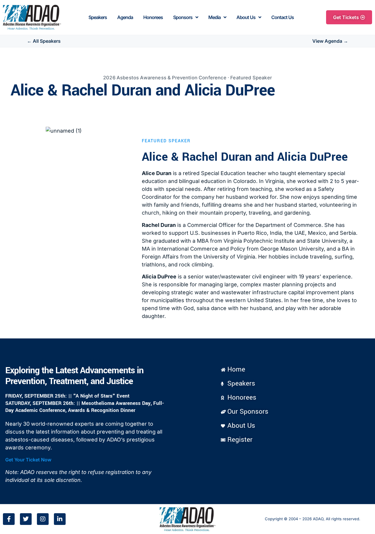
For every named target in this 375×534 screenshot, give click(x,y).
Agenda (125, 17)
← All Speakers (44, 41)
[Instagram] (43, 519)
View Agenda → (330, 41)
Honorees (153, 17)
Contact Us (282, 17)
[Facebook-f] (9, 519)
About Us (245, 17)
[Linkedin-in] (60, 519)
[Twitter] (26, 519)
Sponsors (182, 17)
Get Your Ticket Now (28, 460)
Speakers (97, 17)
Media (214, 17)
